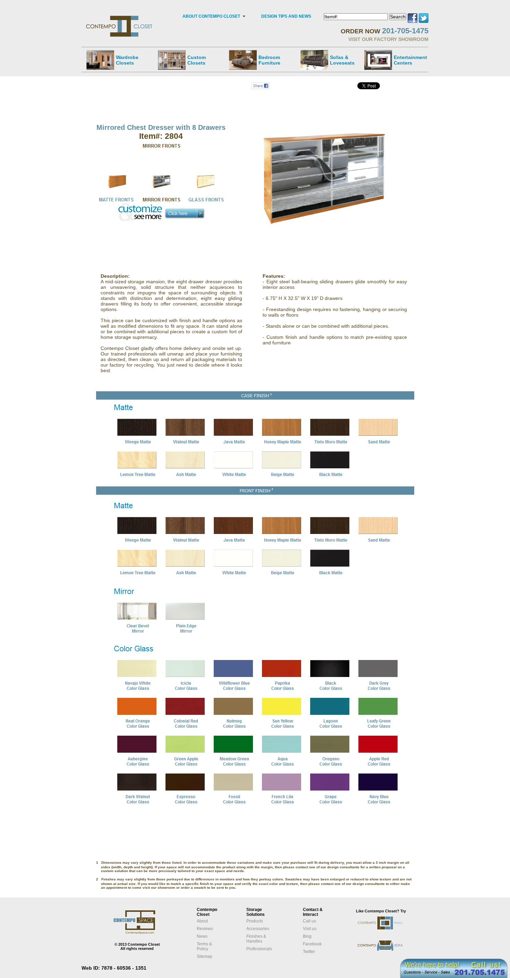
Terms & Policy (204, 946)
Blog (307, 936)
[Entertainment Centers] (378, 60)
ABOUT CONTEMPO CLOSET (211, 16)
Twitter (309, 951)
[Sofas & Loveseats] (314, 60)
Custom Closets (196, 60)
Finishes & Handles (256, 939)
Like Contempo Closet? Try (381, 911)
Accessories (257, 928)
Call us (309, 921)
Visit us (309, 928)
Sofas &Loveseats (342, 60)
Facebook (312, 944)
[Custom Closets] (172, 60)
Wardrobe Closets (127, 60)
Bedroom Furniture (269, 60)
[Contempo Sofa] (387, 956)
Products (254, 921)
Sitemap (204, 956)
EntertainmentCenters (410, 60)
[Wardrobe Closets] (100, 60)
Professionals (259, 948)
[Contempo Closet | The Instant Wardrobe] (120, 15)
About (202, 921)
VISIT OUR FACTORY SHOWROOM (388, 39)
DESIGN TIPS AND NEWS (286, 16)
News (202, 936)
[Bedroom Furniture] (243, 60)
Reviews (205, 928)
